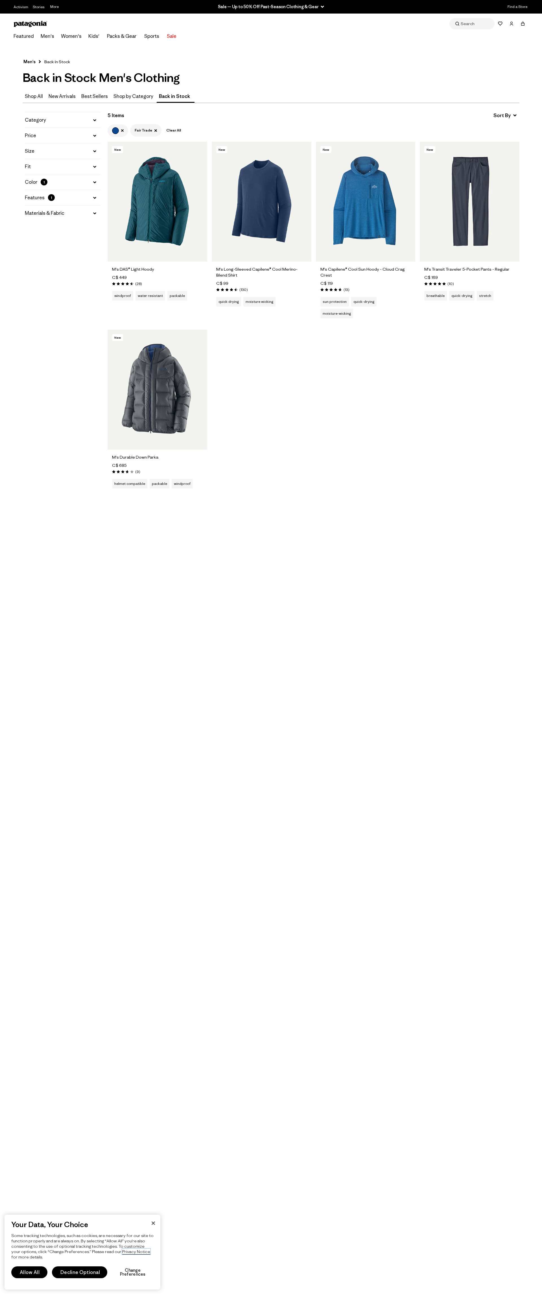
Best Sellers (94, 96)
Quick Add (157, 251)
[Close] (153, 1223)
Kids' (93, 36)
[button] (63, 120)
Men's (47, 36)
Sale (171, 36)
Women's (71, 36)
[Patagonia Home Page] (30, 23)
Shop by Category (133, 96)
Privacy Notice (136, 1251)
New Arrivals (62, 96)
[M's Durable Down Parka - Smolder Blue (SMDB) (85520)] (157, 390)
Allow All (30, 1272)
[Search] (472, 23)
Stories (39, 7)
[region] (82, 1252)
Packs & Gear (121, 36)
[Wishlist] (500, 23)
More (54, 6)
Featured (24, 36)
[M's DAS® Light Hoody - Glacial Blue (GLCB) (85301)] (157, 202)
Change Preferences (133, 1272)
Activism (21, 7)
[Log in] (511, 23)
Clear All (173, 130)
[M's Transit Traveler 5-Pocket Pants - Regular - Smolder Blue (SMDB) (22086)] (469, 202)
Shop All (34, 96)
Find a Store (517, 6)
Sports (151, 36)
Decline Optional (80, 1272)
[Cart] (522, 23)
